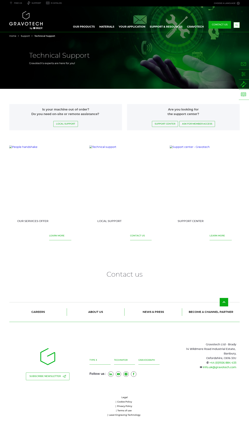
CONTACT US (220, 25)
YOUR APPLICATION (132, 27)
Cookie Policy (124, 402)
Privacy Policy (124, 406)
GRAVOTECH (195, 27)
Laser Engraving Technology (124, 415)
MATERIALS (106, 27)
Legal (124, 397)
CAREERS (38, 312)
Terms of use (124, 411)
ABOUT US (95, 312)
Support (25, 36)
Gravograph (146, 360)
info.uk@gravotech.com (219, 367)
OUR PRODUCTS (84, 27)
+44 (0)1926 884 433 (222, 362)
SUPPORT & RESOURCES (166, 27)
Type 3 (93, 360)
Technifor (121, 360)
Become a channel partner (211, 312)
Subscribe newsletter (45, 376)
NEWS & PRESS (153, 312)
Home (12, 36)
